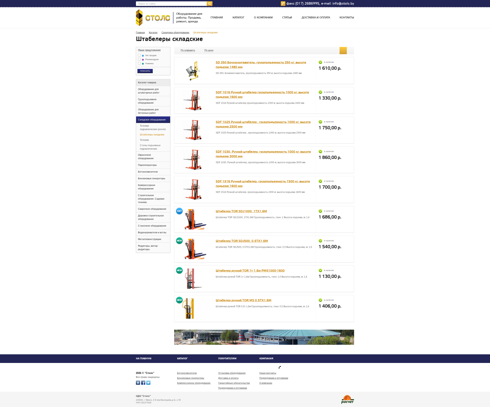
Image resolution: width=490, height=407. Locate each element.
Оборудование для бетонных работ (148, 111)
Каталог (238, 17)
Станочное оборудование (152, 225)
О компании (263, 17)
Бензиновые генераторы (151, 178)
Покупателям (227, 358)
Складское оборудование (175, 32)
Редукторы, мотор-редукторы (148, 248)
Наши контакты (267, 373)
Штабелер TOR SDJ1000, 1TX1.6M (241, 211)
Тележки (144, 140)
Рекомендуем (152, 59)
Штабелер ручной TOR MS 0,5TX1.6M (243, 300)
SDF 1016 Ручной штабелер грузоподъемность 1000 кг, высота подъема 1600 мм (262, 95)
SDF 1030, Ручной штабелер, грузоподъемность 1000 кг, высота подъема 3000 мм (263, 154)
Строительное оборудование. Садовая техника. (151, 199)
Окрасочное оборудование (146, 157)
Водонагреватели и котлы (152, 232)
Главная (217, 17)
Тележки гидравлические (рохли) (153, 127)
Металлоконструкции (149, 239)
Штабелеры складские (152, 134)
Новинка (149, 63)
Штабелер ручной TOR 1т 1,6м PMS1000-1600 (250, 271)
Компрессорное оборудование (146, 187)
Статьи (287, 17)
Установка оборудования (232, 373)
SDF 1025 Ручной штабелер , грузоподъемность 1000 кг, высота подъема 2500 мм (263, 124)
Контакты (347, 17)
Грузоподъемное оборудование (147, 101)
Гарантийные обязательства (234, 383)
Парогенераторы (147, 165)
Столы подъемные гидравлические (150, 147)
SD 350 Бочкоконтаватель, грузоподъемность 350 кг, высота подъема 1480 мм (261, 65)
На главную (143, 358)
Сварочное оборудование (152, 209)
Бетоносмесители (148, 171)
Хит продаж (150, 55)
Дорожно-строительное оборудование (151, 217)
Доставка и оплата (316, 17)
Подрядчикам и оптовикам (232, 388)
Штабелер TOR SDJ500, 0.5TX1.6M (242, 241)
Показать (145, 71)
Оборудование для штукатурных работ (148, 91)
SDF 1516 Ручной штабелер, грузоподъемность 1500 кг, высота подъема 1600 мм (263, 184)
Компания (266, 358)
